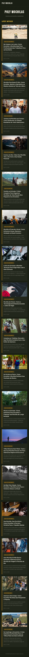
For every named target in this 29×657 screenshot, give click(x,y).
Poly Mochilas (7, 3)
